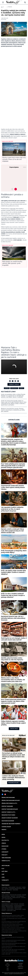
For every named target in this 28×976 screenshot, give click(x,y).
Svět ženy (5, 871)
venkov (21, 388)
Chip (3, 874)
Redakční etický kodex (8, 815)
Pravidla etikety (4, 887)
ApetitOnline (6, 865)
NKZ (7, 966)
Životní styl (5, 840)
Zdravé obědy (15, 889)
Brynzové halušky (18, 909)
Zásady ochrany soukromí (10, 818)
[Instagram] (5, 794)
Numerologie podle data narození (15, 888)
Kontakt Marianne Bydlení (10, 809)
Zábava (4, 843)
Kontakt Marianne (7, 806)
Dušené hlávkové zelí (6, 903)
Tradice (10, 6)
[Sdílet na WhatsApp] (18, 381)
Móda (3, 834)
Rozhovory (5, 846)
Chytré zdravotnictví (20, 896)
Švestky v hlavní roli (14, 903)
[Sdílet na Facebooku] (10, 381)
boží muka (12, 208)
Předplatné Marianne (8, 797)
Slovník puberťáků (11, 887)
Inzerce (4, 829)
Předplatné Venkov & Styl (9, 803)
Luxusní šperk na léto (8, 898)
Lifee (3, 877)
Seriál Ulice (13, 896)
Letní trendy (9, 889)
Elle (3, 868)
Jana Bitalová (4, 18)
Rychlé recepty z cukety (11, 910)
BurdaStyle (20, 966)
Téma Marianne (6, 857)
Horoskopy (5, 852)
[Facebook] (2, 794)
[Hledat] (25, 2)
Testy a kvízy (18, 887)
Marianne (20, 963)
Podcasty (4, 855)
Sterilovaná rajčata (9, 906)
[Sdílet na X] (12, 381)
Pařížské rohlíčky (10, 907)
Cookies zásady (6, 826)
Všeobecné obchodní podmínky (11, 823)
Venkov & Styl (6, 860)
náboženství (14, 388)
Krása (3, 837)
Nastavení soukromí (8, 821)
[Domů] (14, 2)
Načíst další (14, 728)
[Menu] (3, 2)
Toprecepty (5, 880)
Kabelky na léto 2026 (16, 897)
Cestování (6, 888)
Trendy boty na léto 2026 (6, 897)
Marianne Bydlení (13, 782)
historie (7, 388)
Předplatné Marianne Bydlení (11, 800)
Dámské (20, 965)
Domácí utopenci (10, 909)
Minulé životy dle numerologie (15, 894)
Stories (4, 849)
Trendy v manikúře (5, 894)
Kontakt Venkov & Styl (8, 812)
